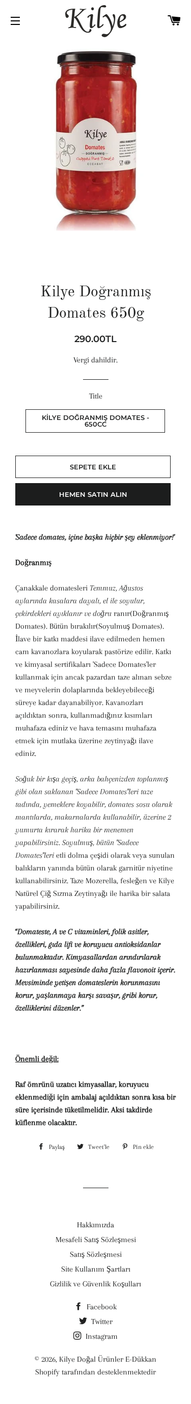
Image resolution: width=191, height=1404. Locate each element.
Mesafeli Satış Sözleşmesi (96, 1239)
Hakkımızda (95, 1224)
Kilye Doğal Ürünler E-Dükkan (107, 1359)
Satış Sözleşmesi (96, 1254)
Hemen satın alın (93, 494)
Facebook (101, 1306)
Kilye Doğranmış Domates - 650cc (95, 420)
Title (95, 396)
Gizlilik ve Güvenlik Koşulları (95, 1283)
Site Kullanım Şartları (95, 1269)
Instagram (101, 1336)
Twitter (101, 1321)
